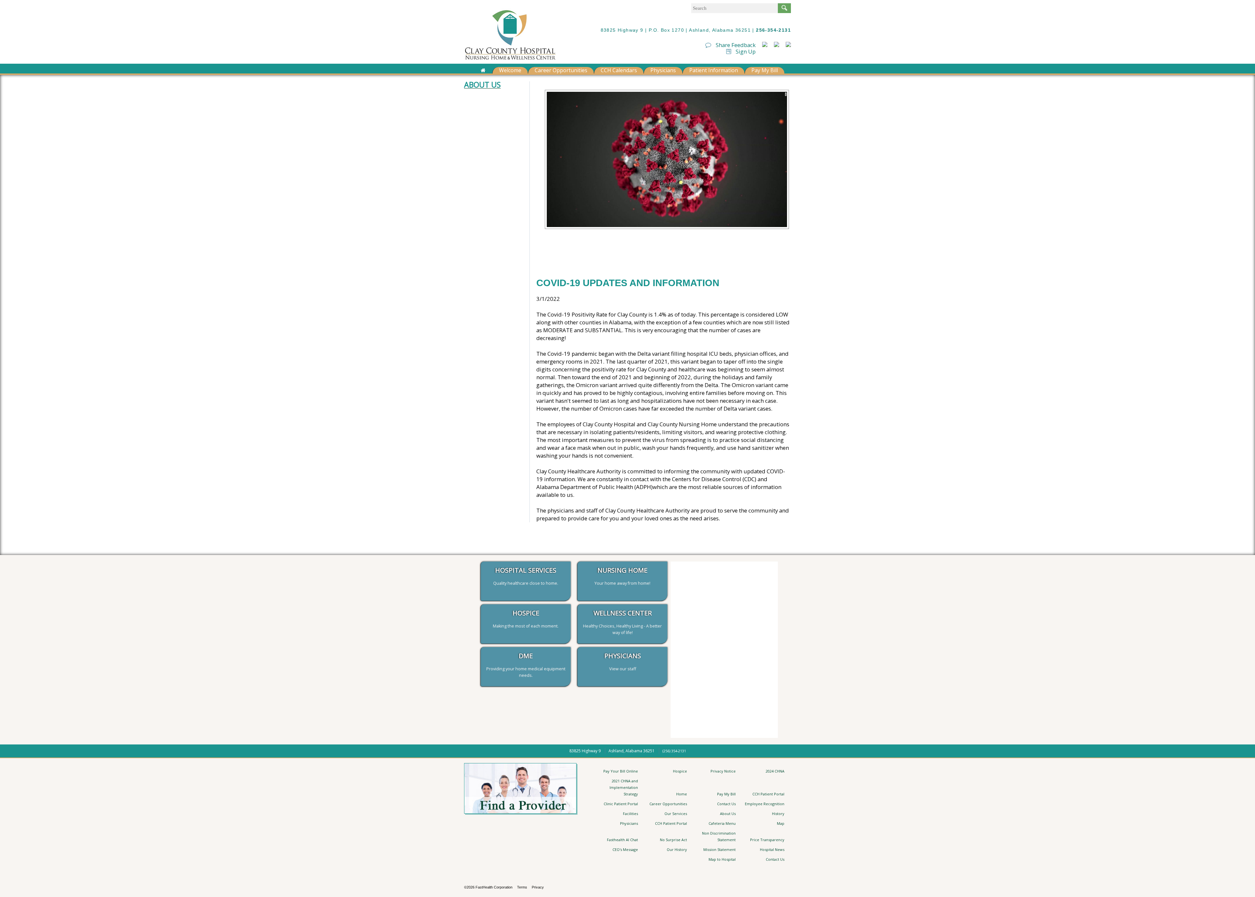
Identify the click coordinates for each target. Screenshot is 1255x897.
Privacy (538, 887)
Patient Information (713, 70)
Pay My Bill (764, 70)
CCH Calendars (619, 70)
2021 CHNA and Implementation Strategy (624, 787)
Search (784, 8)
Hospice (680, 771)
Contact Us (726, 803)
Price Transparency (767, 839)
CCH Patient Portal (768, 793)
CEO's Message (625, 849)
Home (681, 793)
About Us (728, 813)
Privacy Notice (723, 771)
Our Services (675, 813)
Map (780, 823)
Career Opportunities (561, 70)
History (778, 813)
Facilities (630, 813)
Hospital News (772, 849)
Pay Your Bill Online (620, 771)
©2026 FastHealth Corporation (488, 887)
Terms (522, 887)
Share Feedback (735, 45)
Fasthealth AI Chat (622, 839)
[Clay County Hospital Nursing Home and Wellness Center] (510, 60)
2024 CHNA (775, 771)
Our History (677, 849)
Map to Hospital (722, 859)
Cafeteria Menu (722, 823)
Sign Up (745, 51)
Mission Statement (719, 849)
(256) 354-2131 (674, 750)
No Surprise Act (673, 839)
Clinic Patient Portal (621, 803)
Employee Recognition (764, 803)
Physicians (663, 70)
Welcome (510, 70)
